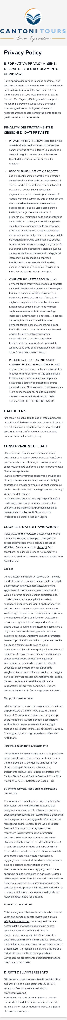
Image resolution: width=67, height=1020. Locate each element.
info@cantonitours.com (16, 921)
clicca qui (42, 547)
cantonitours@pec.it (15, 993)
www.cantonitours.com (23, 534)
